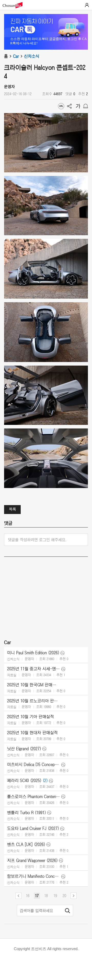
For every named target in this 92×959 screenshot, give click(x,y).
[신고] (85, 106)
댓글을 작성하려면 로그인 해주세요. (37, 539)
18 (46, 895)
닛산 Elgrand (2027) (24, 748)
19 (55, 895)
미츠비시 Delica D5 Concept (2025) (33, 764)
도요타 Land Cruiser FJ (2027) (33, 828)
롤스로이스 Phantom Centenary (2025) (33, 796)
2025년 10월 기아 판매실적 (30, 716)
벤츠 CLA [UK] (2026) (26, 844)
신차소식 (31, 56)
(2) (45, 780)
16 (27, 895)
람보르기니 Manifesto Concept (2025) (33, 876)
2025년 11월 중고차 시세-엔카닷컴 (33, 668)
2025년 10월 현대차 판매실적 (32, 732)
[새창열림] (15, 5)
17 (37, 895)
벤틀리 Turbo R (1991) (26, 812)
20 (64, 895)
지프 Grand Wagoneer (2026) (32, 860)
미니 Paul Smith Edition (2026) (33, 652)
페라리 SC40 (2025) (24, 780)
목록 (12, 509)
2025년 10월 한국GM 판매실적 (33, 684)
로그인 (86, 5)
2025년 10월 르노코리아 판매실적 (33, 700)
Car (16, 56)
